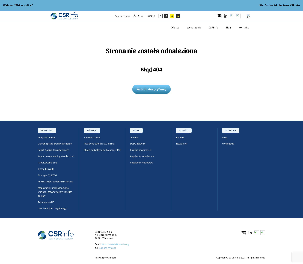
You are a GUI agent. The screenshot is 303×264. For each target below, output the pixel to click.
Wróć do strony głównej (151, 89)
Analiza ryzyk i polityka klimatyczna (55, 181)
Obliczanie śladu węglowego (52, 208)
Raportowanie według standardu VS (56, 156)
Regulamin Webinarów (141, 162)
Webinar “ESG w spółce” (18, 5)
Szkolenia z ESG (92, 137)
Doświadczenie (138, 143)
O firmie (134, 137)
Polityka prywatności (140, 149)
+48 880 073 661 (107, 248)
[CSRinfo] (64, 15)
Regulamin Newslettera (142, 156)
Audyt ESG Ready (46, 137)
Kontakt (244, 27)
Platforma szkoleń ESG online (99, 143)
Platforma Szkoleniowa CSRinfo (279, 5)
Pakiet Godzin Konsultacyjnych (53, 149)
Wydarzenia (194, 27)
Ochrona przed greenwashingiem (55, 143)
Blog (228, 27)
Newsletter (181, 143)
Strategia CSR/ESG (47, 175)
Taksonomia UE (46, 202)
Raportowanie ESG (47, 162)
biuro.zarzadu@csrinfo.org (115, 244)
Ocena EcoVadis (46, 168)
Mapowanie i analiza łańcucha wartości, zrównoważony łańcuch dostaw (55, 191)
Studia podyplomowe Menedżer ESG (102, 149)
